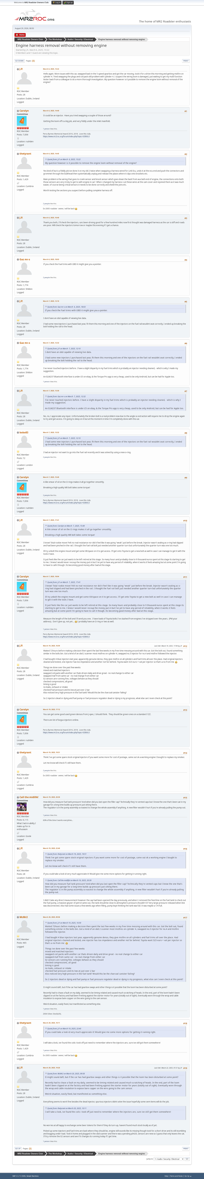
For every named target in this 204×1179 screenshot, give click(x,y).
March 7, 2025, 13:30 (51, 391)
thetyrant (25, 153)
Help (166, 1176)
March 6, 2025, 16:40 (51, 217)
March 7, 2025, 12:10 (51, 301)
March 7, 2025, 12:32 (51, 343)
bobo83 (24, 432)
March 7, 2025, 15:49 (51, 477)
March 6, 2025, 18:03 (51, 259)
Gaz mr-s (25, 259)
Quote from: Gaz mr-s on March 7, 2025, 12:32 (66, 396)
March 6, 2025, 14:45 (51, 153)
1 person (46, 129)
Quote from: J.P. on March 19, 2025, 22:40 (64, 1028)
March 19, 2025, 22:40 (51, 848)
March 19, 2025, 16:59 (51, 646)
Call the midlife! (29, 797)
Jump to (150, 1158)
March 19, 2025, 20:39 (51, 797)
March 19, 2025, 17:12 (51, 709)
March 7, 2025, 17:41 (51, 520)
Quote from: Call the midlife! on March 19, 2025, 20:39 (69, 880)
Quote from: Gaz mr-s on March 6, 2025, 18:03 (66, 307)
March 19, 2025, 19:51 (51, 752)
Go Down (19, 61)
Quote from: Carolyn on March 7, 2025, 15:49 (66, 526)
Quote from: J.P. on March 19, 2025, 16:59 (64, 923)
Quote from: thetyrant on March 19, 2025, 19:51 (66, 854)
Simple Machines (32, 1176)
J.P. (21, 69)
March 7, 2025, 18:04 (51, 576)
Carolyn (24, 110)
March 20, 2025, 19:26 (51, 1068)
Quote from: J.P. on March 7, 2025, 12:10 (63, 348)
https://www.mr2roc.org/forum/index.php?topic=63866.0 (66, 136)
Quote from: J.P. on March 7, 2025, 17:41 (63, 582)
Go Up (17, 1148)
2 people (46, 203)
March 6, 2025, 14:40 (51, 110)
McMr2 (24, 917)
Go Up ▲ (188, 1176)
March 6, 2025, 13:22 (51, 69)
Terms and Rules (176, 1176)
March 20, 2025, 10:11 (51, 1023)
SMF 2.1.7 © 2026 (19, 1176)
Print (185, 61)
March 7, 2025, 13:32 (51, 432)
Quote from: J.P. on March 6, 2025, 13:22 (63, 159)
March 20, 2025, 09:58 (51, 917)
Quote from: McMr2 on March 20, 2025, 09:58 (66, 1073)
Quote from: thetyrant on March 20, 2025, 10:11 (66, 1108)
